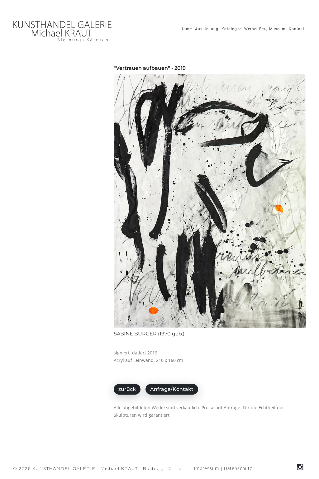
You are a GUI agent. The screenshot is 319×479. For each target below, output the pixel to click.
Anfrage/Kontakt (171, 389)
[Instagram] (300, 467)
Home (186, 29)
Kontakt (296, 29)
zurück (127, 389)
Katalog (229, 29)
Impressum (206, 468)
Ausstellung (206, 29)
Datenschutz (238, 468)
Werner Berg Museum (265, 29)
